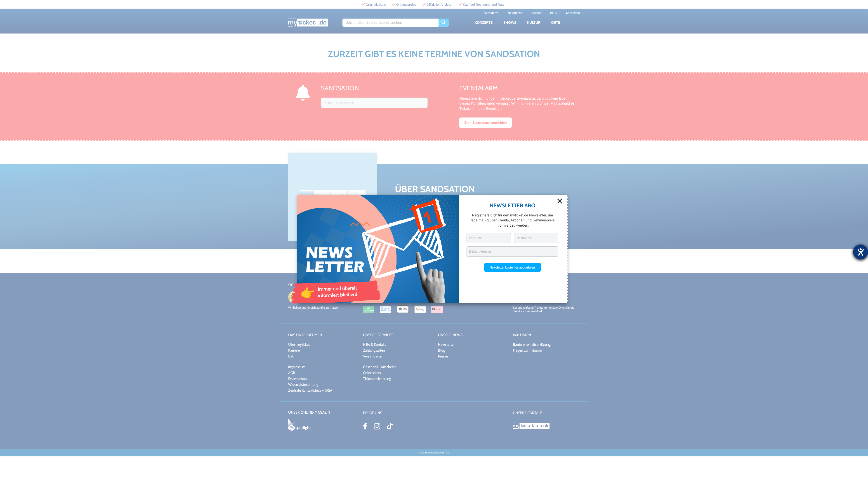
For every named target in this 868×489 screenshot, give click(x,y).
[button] (512, 267)
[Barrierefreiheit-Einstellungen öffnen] (860, 251)
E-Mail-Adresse (480, 251)
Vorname (475, 238)
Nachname (524, 238)
